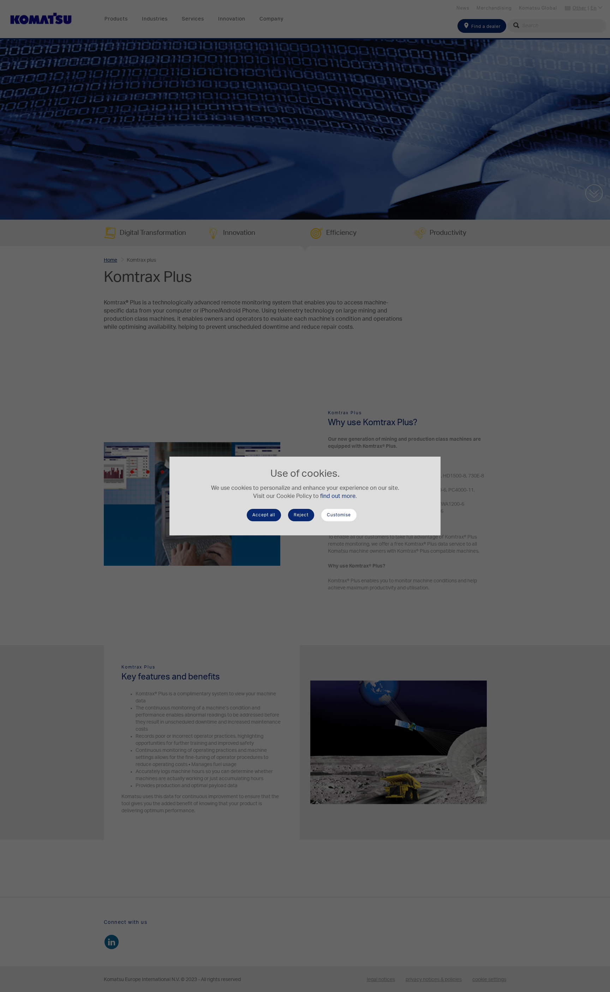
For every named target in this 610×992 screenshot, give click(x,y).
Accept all (263, 515)
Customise (339, 515)
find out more (337, 496)
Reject (301, 515)
